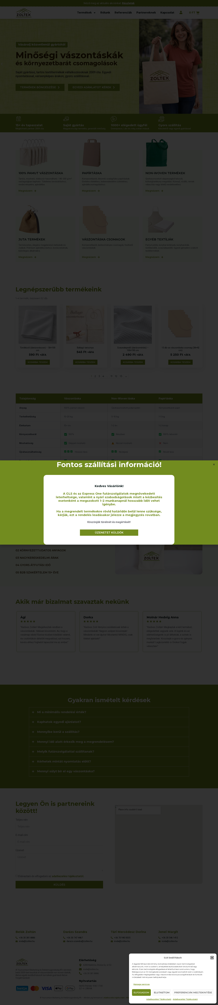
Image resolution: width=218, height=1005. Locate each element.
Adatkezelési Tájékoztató (158, 999)
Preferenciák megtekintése (193, 992)
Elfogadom (141, 992)
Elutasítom (162, 992)
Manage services (141, 984)
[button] (212, 957)
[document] (109, 502)
